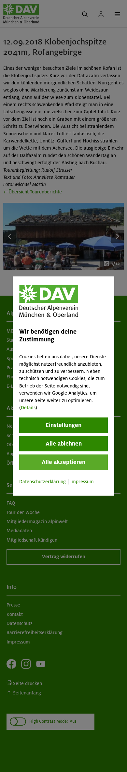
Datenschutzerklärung (42, 481)
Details (28, 408)
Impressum (82, 481)
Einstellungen (63, 425)
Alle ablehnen (64, 443)
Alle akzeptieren (63, 462)
